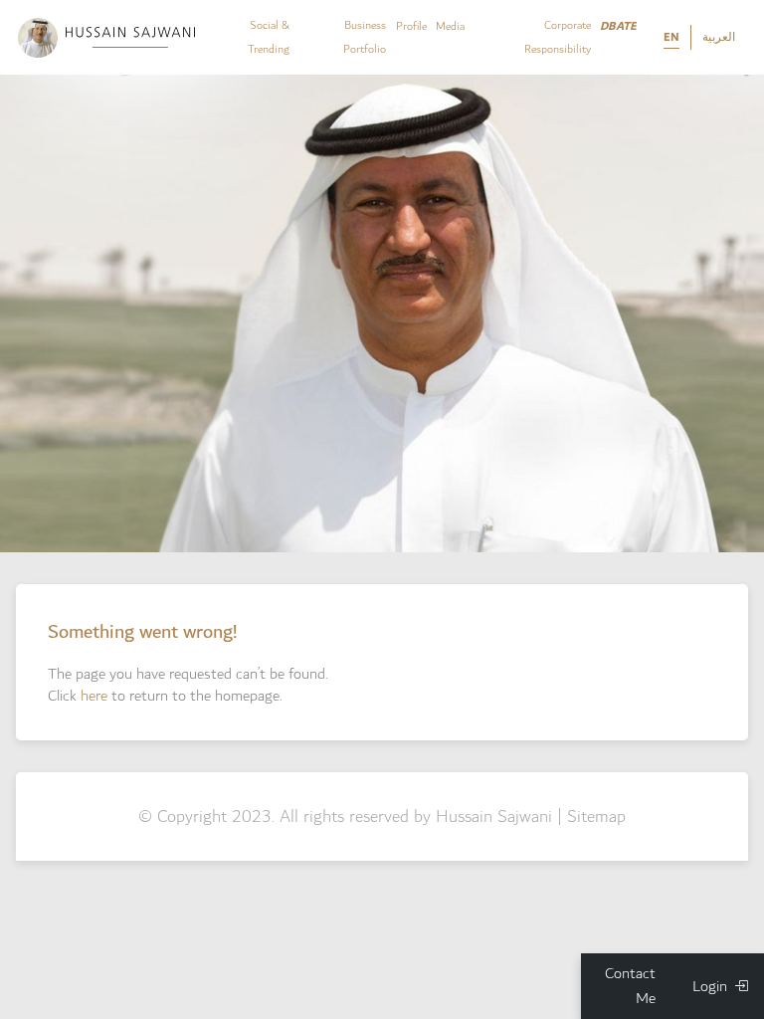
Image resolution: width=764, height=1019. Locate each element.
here (94, 696)
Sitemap (596, 816)
